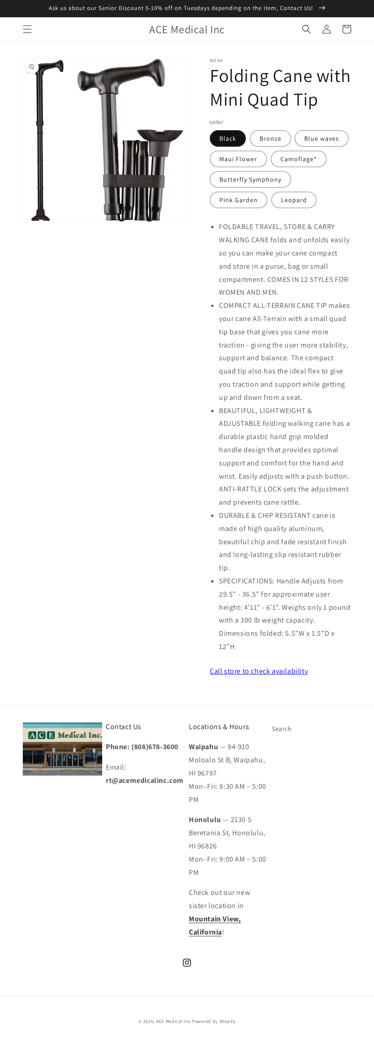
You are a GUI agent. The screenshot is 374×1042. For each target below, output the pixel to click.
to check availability (259, 671)
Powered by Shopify (214, 1021)
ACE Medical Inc (173, 1021)
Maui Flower (238, 159)
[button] (27, 29)
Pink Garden (238, 200)
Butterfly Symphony (250, 179)
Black (227, 138)
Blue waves (321, 138)
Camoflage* (298, 159)
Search (282, 729)
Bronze (270, 138)
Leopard (294, 200)
